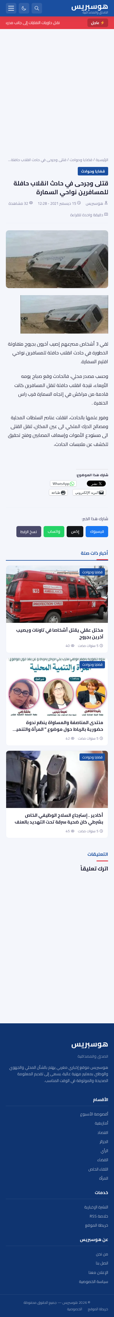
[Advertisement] (57, 89)
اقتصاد (102, 1132)
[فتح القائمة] (11, 8)
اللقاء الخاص (98, 1169)
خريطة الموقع (96, 1225)
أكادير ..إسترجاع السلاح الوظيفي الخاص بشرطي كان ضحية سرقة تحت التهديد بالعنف (59, 818)
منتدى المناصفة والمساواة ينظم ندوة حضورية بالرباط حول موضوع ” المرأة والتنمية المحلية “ (58, 729)
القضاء (102, 1160)
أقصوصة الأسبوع (94, 1114)
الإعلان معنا (98, 1272)
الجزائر (104, 1141)
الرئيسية (102, 159)
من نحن (102, 1254)
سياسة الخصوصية (93, 1281)
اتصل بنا (102, 1263)
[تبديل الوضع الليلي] (24, 8)
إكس (75, 531)
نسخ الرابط (28, 531)
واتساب (54, 531)
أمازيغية (101, 1123)
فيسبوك (97, 531)
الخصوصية (74, 1309)
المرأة (103, 1178)
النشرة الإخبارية (96, 1207)
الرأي (104, 1150)
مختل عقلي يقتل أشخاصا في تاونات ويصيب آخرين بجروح (59, 633)
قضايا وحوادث (81, 159)
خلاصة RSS (99, 1216)
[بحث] (37, 8)
